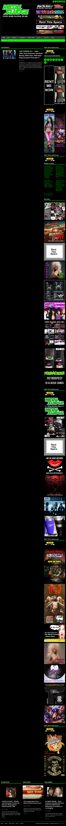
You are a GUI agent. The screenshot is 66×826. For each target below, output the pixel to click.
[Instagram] (60, 1)
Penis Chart (31, 37)
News (8, 37)
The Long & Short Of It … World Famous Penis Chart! (32, 802)
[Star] (64, 1)
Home (3, 37)
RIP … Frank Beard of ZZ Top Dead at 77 (48, 194)
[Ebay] (62, 59)
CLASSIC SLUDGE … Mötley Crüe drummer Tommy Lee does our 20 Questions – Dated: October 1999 (10, 804)
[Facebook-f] (53, 1)
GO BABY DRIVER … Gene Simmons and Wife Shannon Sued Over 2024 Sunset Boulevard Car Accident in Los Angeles (54, 805)
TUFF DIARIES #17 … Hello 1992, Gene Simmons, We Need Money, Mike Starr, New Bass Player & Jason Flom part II (31, 54)
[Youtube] (58, 1)
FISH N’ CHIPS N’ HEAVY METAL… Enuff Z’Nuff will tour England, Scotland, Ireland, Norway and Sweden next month (48, 183)
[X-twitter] (56, 1)
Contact (46, 37)
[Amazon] (45, 62)
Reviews (14, 37)
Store (52, 37)
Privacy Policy (61, 823)
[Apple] (62, 1)
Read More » (21, 70)
